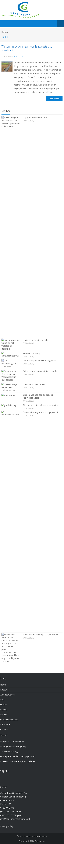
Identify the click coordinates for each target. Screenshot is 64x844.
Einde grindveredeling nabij (36, 340)
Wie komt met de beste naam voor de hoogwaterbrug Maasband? (26, 48)
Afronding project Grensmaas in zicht (41, 405)
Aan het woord (7, 694)
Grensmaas (40, 841)
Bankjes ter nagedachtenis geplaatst (40, 412)
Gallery (3, 704)
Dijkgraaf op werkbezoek (35, 117)
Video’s (3, 709)
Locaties (4, 689)
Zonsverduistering (31, 353)
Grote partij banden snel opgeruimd (40, 360)
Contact (4, 729)
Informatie (5, 724)
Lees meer (54, 98)
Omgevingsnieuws (9, 719)
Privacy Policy (6, 826)
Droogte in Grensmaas (34, 384)
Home (4, 32)
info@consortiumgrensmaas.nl (15, 819)
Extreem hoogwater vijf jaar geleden (40, 371)
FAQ (2, 699)
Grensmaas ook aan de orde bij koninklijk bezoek (38, 396)
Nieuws (3, 714)
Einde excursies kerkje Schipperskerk (40, 634)
